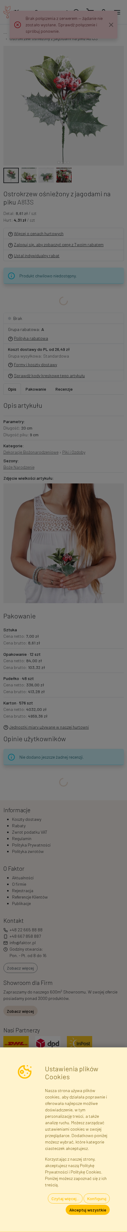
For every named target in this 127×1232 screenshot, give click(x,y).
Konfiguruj (96, 1198)
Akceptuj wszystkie (87, 1209)
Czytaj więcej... (65, 1198)
